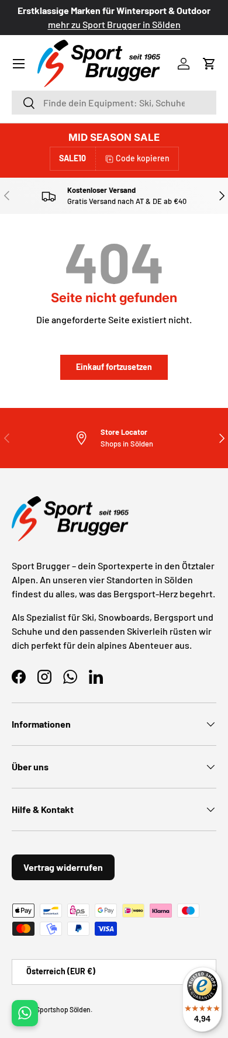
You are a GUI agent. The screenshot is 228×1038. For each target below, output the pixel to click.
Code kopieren (143, 158)
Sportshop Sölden (63, 1009)
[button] (209, 64)
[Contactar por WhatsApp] (25, 1013)
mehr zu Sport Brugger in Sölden (114, 24)
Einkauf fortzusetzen (114, 367)
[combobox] (114, 103)
